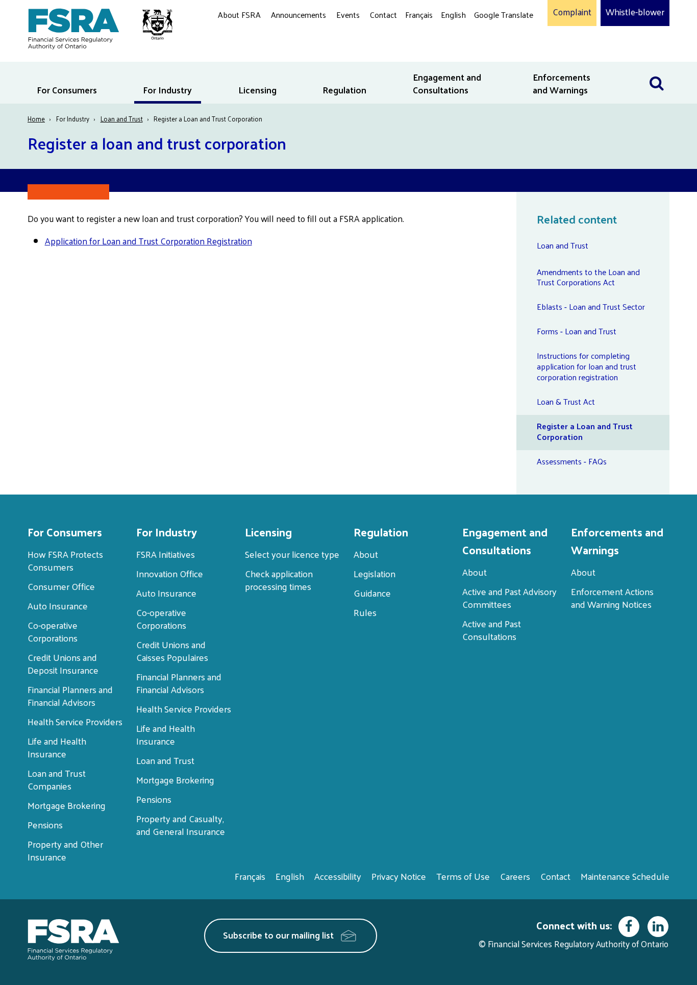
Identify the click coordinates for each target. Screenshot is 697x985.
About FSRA (239, 14)
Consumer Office (61, 586)
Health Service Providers (75, 721)
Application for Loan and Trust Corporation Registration (148, 241)
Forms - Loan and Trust (576, 331)
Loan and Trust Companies (57, 779)
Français (419, 14)
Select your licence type (292, 554)
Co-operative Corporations (53, 631)
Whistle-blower (635, 12)
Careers (515, 876)
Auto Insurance (58, 605)
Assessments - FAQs (572, 461)
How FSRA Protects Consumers (65, 560)
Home (36, 119)
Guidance (372, 592)
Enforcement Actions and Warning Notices (612, 597)
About (366, 554)
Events (348, 14)
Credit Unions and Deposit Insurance (63, 663)
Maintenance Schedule (625, 876)
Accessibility (337, 876)
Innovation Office (169, 573)
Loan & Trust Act (566, 401)
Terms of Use (463, 876)
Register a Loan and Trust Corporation (585, 431)
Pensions (45, 824)
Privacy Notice (398, 876)
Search (656, 68)
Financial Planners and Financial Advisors (70, 695)
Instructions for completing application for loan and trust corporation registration (586, 366)
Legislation (374, 573)
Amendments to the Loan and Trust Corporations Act (588, 277)
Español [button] (490, 53)
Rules (365, 612)
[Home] (95, 27)
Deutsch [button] (491, 38)
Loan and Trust (122, 119)
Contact (383, 14)
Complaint (572, 12)
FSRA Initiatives (165, 554)
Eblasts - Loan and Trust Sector (591, 306)
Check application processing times (279, 580)
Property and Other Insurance (65, 850)
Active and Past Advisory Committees (509, 597)
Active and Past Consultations (491, 630)
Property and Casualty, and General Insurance (180, 825)
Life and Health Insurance (57, 747)
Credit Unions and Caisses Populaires (172, 650)
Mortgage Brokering (67, 805)
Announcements (298, 14)
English (453, 14)
